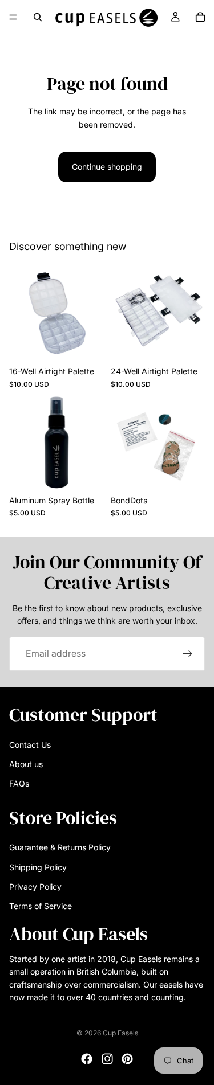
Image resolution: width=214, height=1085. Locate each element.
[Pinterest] (127, 1059)
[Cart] (200, 17)
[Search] (37, 17)
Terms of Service (40, 906)
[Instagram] (107, 1059)
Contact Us (30, 744)
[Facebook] (87, 1059)
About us (26, 764)
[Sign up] (188, 654)
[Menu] (13, 17)
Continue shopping (107, 166)
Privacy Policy (35, 886)
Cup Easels (120, 1033)
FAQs (19, 783)
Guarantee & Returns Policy (60, 847)
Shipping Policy (38, 866)
